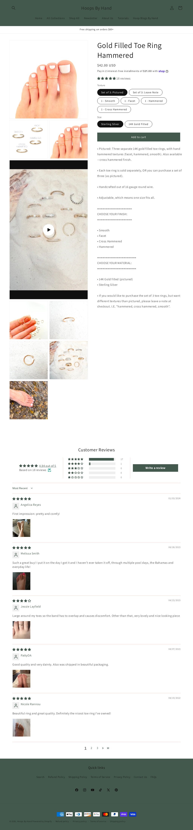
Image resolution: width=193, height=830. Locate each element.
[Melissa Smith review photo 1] (21, 581)
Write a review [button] (155, 468)
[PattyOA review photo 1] (21, 679)
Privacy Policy (122, 777)
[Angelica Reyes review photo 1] (21, 528)
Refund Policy (56, 777)
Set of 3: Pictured (112, 92)
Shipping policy (118, 821)
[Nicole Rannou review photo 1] (21, 728)
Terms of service (98, 821)
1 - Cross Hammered (114, 109)
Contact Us (140, 777)
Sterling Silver (110, 124)
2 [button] (91, 748)
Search (40, 777)
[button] (13, 8)
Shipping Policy (77, 777)
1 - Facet (130, 101)
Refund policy (62, 821)
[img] (21, 499)
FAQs (153, 777)
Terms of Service (100, 777)
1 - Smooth (108, 101)
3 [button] (97, 748)
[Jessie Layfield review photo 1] (21, 630)
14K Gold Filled (138, 124)
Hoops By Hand (24, 821)
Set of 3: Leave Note (146, 92)
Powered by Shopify (42, 821)
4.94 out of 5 (47, 466)
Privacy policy (80, 821)
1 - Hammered (154, 101)
